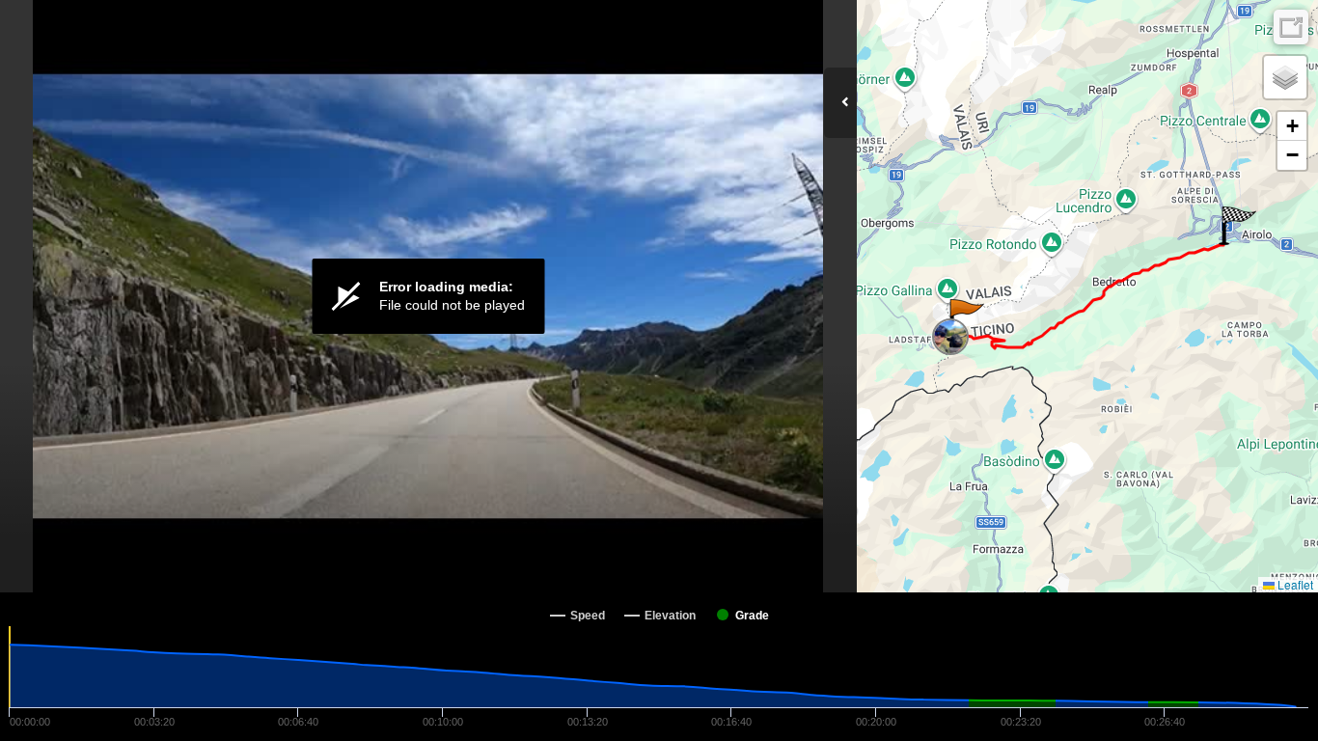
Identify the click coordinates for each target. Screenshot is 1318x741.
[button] (965, 318)
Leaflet (1294, 584)
